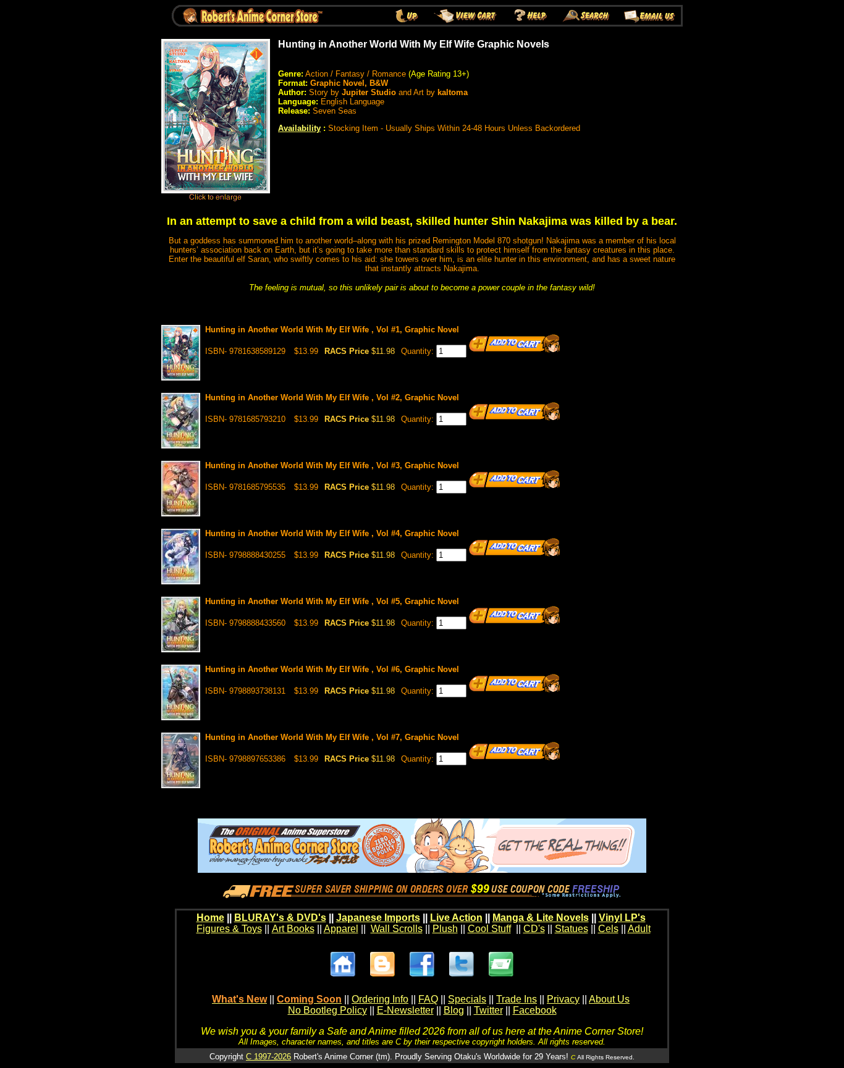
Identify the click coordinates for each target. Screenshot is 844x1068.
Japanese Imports (378, 917)
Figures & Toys (229, 928)
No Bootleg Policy (327, 1010)
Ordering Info (380, 999)
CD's (534, 928)
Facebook (535, 1010)
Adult (639, 928)
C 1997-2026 (268, 1056)
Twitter (488, 1010)
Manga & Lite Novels (540, 917)
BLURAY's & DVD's (280, 917)
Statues (571, 928)
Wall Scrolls (397, 928)
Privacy (563, 999)
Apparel (341, 928)
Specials (467, 999)
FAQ (428, 999)
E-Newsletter (405, 1010)
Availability (299, 128)
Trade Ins (516, 999)
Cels (608, 928)
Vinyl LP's (622, 917)
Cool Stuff (489, 928)
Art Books (293, 928)
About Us (609, 999)
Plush (445, 928)
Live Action (456, 917)
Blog (454, 1010)
